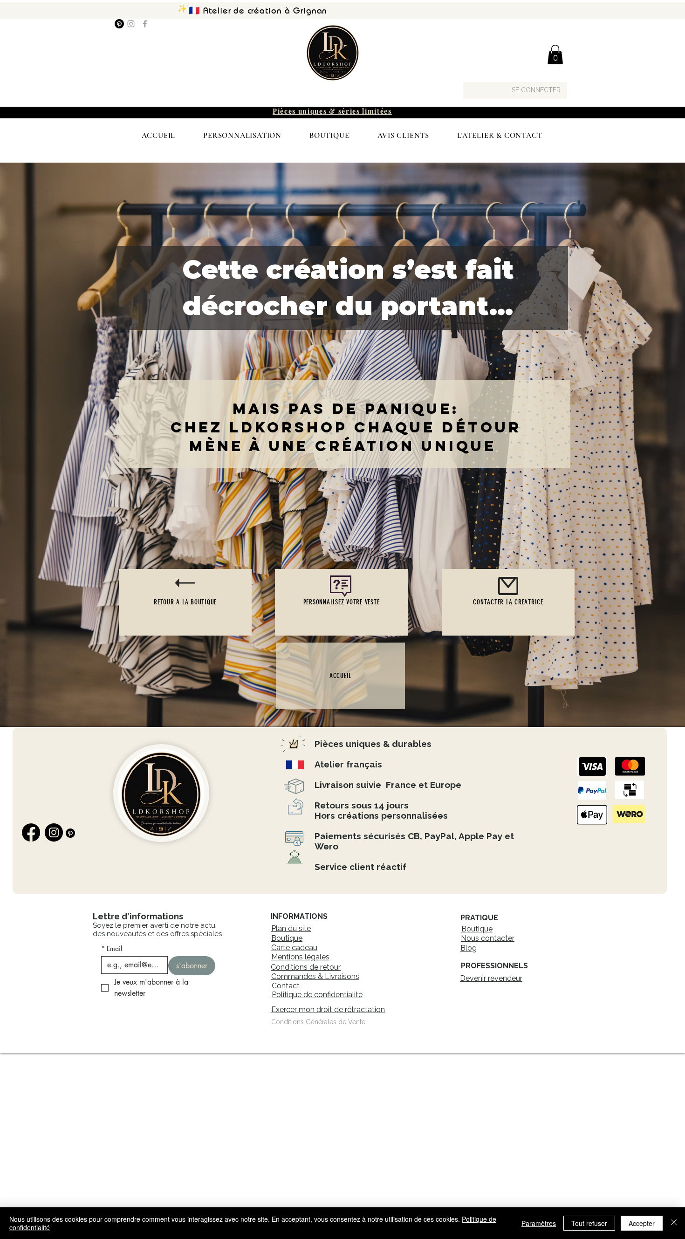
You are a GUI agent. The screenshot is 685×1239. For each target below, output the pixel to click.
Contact (286, 985)
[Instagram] (131, 23)
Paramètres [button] (538, 1223)
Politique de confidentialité (317, 994)
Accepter (642, 1223)
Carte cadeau (294, 947)
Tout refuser (589, 1223)
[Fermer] (673, 1223)
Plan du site (291, 928)
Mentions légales (300, 956)
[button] (555, 54)
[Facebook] (145, 23)
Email (111, 948)
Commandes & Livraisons (315, 976)
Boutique (286, 938)
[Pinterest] (119, 23)
